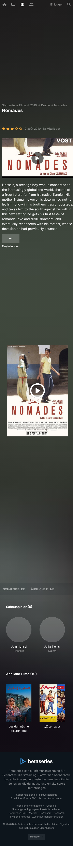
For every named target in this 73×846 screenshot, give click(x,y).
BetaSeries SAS (18, 812)
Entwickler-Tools (20, 798)
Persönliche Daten (50, 809)
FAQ (33, 798)
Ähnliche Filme (43, 589)
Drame (45, 105)
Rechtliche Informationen (30, 805)
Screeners (45, 812)
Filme (22, 105)
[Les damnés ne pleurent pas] (18, 703)
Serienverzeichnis (26, 794)
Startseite (8, 105)
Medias (33, 812)
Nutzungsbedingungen (25, 809)
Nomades (60, 105)
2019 (33, 105)
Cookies (51, 805)
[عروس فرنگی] (52, 703)
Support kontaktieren (50, 798)
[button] (18, 635)
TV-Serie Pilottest (20, 816)
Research (59, 812)
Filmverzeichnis (48, 794)
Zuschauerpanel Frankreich (47, 816)
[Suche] (69, 4)
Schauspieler (14, 589)
